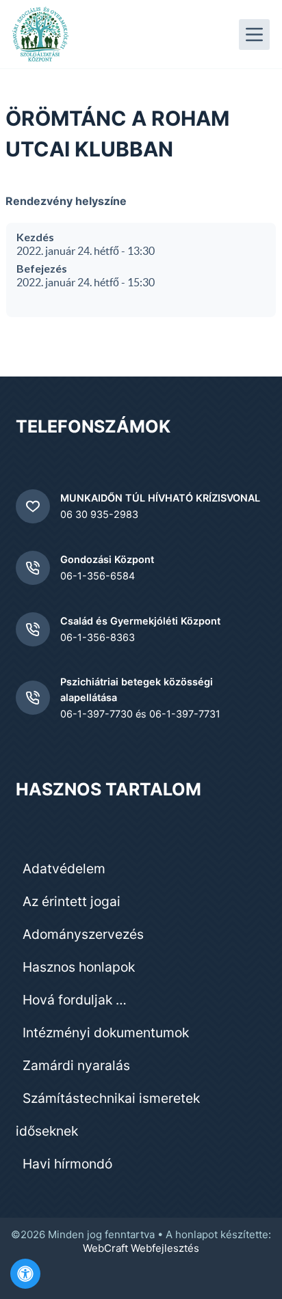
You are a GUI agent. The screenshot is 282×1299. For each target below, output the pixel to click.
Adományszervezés (83, 934)
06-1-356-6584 (97, 576)
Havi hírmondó (67, 1164)
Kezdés (35, 236)
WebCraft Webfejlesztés (141, 1248)
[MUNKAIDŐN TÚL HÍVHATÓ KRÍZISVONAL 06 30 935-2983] (33, 506)
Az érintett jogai (71, 901)
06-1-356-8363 (97, 637)
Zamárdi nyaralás (76, 1065)
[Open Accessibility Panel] (25, 1274)
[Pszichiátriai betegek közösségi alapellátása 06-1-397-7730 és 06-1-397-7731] (33, 698)
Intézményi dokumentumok (106, 1032)
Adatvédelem (64, 868)
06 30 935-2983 (99, 514)
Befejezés (41, 268)
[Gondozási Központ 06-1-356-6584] (33, 568)
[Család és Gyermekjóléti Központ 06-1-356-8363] (33, 629)
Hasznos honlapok (79, 967)
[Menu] (254, 34)
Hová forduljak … (75, 1000)
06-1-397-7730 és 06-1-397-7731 (140, 714)
